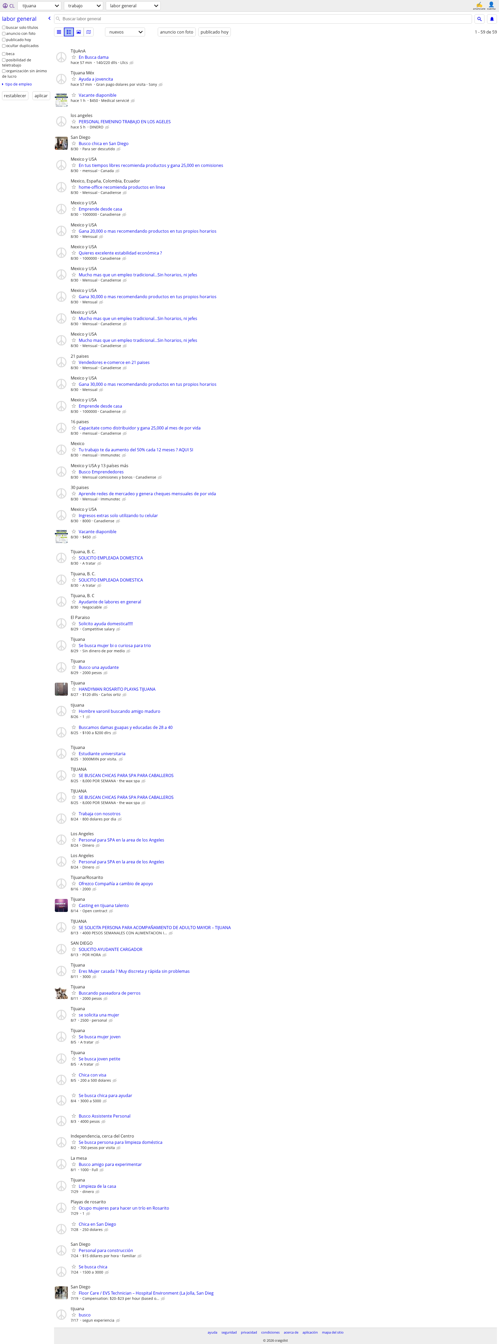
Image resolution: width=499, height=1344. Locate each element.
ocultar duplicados (22, 45)
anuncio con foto (20, 33)
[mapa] (89, 32)
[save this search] (492, 19)
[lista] (59, 32)
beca (10, 53)
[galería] (79, 32)
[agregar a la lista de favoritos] (74, 57)
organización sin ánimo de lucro (24, 73)
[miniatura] (69, 32)
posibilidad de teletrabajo (16, 62)
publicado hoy (18, 39)
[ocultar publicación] (132, 63)
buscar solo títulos (22, 27)
